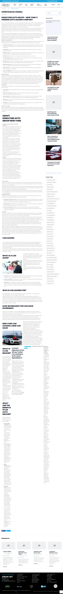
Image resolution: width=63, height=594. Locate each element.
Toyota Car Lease (50, 281)
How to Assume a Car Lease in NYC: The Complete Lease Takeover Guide (53, 139)
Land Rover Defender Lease (53, 552)
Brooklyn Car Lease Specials (52, 191)
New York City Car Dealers (51, 257)
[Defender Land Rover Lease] (39, 545)
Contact (18, 582)
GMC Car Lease (50, 234)
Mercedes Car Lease (50, 248)
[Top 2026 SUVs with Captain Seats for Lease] (53, 78)
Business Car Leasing (35, 579)
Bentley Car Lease (50, 187)
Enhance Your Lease (20, 578)
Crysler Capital (7, 551)
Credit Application (20, 574)
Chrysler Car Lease (50, 222)
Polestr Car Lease (50, 269)
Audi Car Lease (49, 184)
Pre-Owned (49, 580)
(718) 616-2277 (28, 347)
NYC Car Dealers (50, 264)
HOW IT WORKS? (45, 5)
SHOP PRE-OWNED (32, 5)
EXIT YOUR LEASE (20, 5)
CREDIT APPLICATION (39, 5)
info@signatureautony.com (38, 346)
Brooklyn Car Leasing (51, 194)
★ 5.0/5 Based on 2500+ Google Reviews (10, 1)
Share (4, 530)
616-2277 (7, 577)
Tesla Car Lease (50, 278)
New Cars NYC (49, 252)
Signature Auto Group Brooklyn (52, 274)
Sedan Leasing (49, 575)
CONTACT (58, 4)
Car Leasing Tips (50, 217)
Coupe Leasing (49, 578)
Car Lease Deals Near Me (51, 205)
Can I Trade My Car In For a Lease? (53, 198)
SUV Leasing (49, 576)
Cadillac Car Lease (50, 196)
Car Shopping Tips (50, 219)
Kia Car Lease (49, 241)
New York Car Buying (50, 255)
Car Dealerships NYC (50, 203)
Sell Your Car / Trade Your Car (22, 576)
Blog (8, 8)
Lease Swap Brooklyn (35, 575)
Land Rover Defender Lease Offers (22, 553)
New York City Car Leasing (51, 259)
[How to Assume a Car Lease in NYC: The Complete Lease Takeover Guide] (53, 126)
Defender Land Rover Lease (38, 552)
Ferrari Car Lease (50, 229)
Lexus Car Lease (50, 243)
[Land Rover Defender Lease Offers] (24, 545)
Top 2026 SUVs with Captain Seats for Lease (53, 89)
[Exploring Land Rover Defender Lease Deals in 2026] (53, 102)
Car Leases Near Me (50, 208)
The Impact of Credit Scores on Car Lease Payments (53, 164)
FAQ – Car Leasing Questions (52, 582)
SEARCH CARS (15, 5)
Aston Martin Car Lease (51, 182)
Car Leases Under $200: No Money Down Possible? (52, 38)
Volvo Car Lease (50, 283)
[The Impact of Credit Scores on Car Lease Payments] (53, 152)
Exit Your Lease (19, 575)
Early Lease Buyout (35, 580)
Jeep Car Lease (50, 238)
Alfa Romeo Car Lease (51, 179)
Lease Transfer (34, 576)
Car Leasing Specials (51, 215)
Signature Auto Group (16, 590)
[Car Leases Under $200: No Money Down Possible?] (53, 27)
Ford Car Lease (50, 231)
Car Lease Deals (34, 578)
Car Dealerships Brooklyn (51, 201)
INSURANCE (53, 4)
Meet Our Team (35, 582)
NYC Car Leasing (50, 267)
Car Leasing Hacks (50, 212)
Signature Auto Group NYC (52, 276)
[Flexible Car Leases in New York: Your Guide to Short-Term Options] (53, 52)
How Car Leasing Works (36, 574)
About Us (18, 579)
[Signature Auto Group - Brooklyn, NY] (5, 4)
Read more (5, 566)
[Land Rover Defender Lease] (54, 545)
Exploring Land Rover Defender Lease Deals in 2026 (53, 113)
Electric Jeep (49, 227)
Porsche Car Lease (50, 271)
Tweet (9, 530)
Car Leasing (49, 210)
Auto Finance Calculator (21, 580)
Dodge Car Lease (50, 224)
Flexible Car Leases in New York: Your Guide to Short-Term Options (53, 64)
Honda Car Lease (50, 236)
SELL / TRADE (26, 5)
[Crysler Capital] (8, 545)
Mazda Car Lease (50, 245)
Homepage (3, 8)
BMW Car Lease (50, 189)
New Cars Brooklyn (50, 250)
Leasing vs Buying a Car (51, 574)
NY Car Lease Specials (51, 262)
